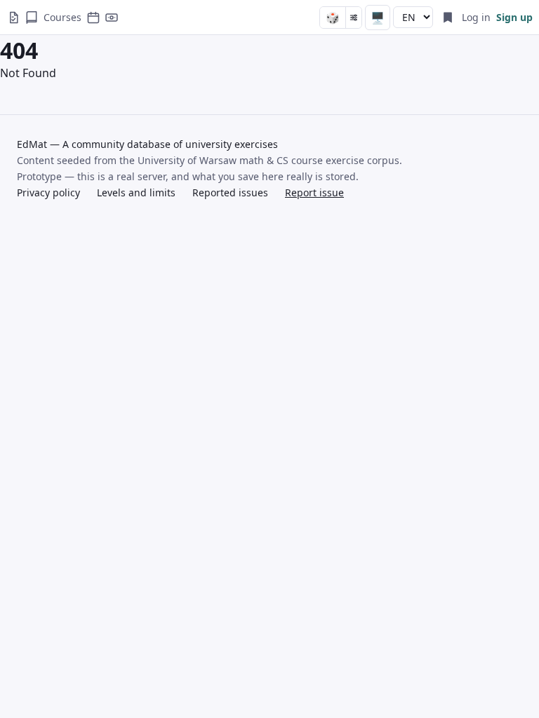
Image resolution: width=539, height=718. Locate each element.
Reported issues (230, 192)
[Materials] (32, 18)
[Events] (93, 18)
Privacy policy (48, 192)
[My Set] (448, 17)
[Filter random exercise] (353, 17)
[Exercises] (13, 18)
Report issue (314, 192)
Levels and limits (136, 192)
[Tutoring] (112, 18)
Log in (476, 17)
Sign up (514, 17)
